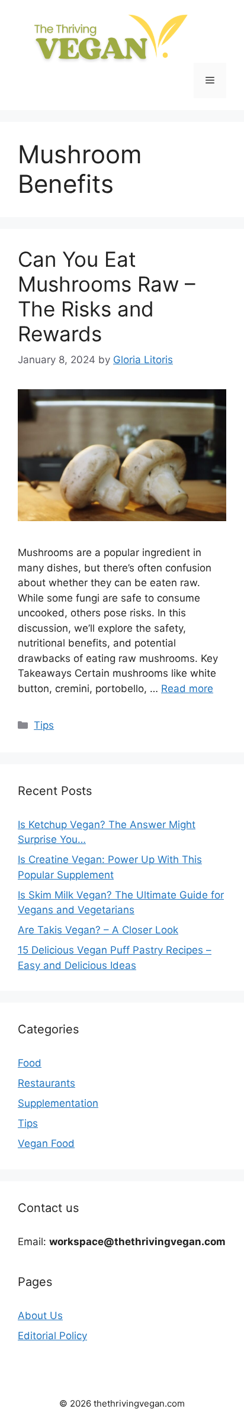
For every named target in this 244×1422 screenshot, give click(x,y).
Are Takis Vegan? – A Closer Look (98, 930)
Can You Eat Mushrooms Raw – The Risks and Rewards (106, 296)
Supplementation (58, 1103)
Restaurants (46, 1083)
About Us (40, 1315)
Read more (187, 688)
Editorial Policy (52, 1336)
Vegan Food (46, 1143)
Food (29, 1063)
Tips (44, 725)
